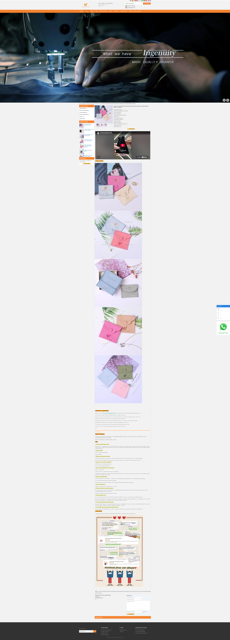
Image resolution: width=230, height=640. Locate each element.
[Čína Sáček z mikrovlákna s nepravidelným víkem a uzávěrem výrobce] (81, 147)
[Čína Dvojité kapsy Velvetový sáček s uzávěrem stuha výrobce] (81, 141)
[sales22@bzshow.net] (95, 599)
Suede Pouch (105, 591)
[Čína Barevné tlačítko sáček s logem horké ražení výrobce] (81, 126)
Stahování (116, 11)
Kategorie (83, 103)
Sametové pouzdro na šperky (121, 591)
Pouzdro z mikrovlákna (111, 591)
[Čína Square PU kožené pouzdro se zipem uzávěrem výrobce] (81, 131)
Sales (219, 308)
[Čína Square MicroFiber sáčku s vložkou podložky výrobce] (81, 136)
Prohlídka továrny (103, 11)
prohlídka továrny (123, 630)
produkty (87, 11)
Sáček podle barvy (82, 108)
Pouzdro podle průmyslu (84, 114)
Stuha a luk (81, 116)
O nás (96, 11)
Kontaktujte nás (123, 11)
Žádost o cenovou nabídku (135, 11)
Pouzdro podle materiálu (90, 103)
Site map (121, 631)
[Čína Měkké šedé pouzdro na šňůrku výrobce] (81, 152)
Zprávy (110, 11)
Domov (81, 11)
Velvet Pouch (100, 591)
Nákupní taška (82, 118)
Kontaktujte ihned (87, 163)
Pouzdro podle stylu (83, 112)
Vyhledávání (146, 3)
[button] (224, 100)
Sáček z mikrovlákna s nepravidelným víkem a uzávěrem (88, 146)
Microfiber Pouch (97, 103)
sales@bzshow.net (131, 7)
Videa (92, 11)
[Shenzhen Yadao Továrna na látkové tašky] (86, 7)
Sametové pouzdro (105, 631)
